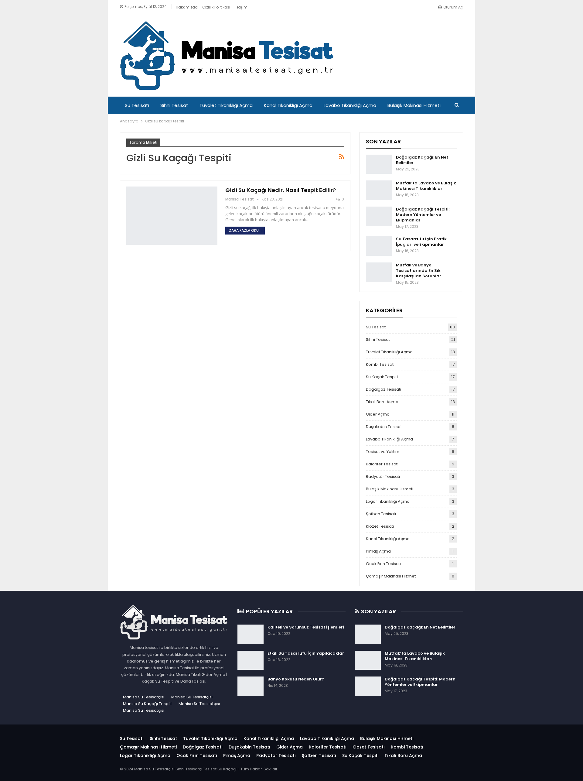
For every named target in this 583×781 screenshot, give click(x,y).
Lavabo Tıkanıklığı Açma (350, 105)
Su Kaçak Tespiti (382, 377)
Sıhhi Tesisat (174, 105)
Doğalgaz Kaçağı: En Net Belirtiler (422, 160)
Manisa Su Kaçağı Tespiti (147, 704)
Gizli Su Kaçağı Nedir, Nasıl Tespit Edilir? (280, 190)
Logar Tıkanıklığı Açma (388, 501)
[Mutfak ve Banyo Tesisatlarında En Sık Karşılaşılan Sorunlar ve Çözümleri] (379, 272)
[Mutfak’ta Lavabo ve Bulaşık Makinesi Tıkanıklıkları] (379, 190)
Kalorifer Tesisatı (382, 464)
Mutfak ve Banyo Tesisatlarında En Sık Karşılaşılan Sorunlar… (420, 270)
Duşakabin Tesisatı (384, 427)
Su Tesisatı (137, 105)
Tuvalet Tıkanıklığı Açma (226, 105)
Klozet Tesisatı (380, 526)
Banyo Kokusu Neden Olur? (296, 679)
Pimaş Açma (378, 551)
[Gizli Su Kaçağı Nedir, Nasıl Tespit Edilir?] (171, 216)
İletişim (241, 7)
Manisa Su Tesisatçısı (143, 697)
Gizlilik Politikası (216, 7)
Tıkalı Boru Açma (382, 402)
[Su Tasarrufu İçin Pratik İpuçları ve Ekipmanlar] (379, 246)
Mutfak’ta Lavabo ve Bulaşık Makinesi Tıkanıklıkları (426, 185)
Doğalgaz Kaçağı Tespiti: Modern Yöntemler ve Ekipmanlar (422, 214)
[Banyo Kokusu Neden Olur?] (250, 686)
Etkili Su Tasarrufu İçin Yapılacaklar (306, 653)
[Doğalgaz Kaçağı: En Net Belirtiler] (379, 164)
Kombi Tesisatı (380, 364)
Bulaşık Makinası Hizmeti (414, 105)
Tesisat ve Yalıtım (382, 451)
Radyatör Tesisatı (383, 476)
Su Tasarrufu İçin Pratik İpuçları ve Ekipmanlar (421, 241)
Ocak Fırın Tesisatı (383, 564)
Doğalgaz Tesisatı (383, 389)
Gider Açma (378, 414)
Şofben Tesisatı (381, 514)
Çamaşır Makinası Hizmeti (391, 576)
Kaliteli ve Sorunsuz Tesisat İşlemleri (306, 627)
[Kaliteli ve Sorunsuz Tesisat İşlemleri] (250, 634)
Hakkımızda (187, 7)
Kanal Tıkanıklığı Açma (288, 105)
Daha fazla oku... (245, 230)
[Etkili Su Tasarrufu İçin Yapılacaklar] (250, 660)
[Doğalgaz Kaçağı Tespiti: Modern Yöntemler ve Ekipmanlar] (379, 216)
